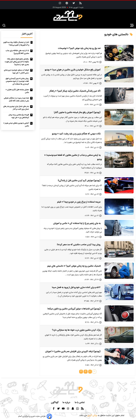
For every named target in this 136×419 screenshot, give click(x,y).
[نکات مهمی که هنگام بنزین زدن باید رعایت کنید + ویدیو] (119, 138)
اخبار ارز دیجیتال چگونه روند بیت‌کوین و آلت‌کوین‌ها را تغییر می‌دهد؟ (16, 44)
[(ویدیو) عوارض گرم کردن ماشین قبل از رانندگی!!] (119, 185)
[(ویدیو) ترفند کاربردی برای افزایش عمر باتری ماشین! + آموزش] (119, 356)
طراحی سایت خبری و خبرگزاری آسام (31, 416)
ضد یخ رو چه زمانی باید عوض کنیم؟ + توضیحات (79, 48)
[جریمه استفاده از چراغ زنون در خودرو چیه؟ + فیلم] (119, 207)
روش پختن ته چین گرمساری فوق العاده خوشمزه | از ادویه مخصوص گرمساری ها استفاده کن (17, 81)
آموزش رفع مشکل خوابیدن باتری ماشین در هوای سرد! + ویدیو (73, 70)
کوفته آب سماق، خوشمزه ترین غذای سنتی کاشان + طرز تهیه (16, 71)
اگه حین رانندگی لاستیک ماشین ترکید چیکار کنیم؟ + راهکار (75, 91)
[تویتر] (74, 4)
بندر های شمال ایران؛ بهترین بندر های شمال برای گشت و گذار (16, 108)
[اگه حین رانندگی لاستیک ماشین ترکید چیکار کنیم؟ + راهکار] (119, 96)
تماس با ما (80, 403)
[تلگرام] (67, 4)
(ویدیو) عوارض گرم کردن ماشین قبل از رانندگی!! (79, 180)
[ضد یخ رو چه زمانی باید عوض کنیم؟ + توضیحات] (119, 53)
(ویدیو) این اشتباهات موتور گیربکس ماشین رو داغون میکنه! (74, 309)
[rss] (80, 4)
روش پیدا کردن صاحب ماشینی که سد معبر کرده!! (79, 245)
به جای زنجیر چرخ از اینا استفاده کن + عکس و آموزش (77, 223)
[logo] (68, 15)
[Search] (4, 26)
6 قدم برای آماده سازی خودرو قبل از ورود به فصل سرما (76, 287)
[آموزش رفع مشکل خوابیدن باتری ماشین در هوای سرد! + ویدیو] (119, 74)
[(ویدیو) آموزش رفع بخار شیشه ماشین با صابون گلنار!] (119, 117)
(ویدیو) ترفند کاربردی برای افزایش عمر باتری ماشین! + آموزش (73, 351)
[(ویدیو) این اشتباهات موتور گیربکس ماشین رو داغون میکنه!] (119, 313)
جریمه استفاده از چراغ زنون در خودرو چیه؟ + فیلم (79, 202)
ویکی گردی (92, 415)
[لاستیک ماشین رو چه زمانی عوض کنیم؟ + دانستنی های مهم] (119, 271)
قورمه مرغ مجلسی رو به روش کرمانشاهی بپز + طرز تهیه (18, 116)
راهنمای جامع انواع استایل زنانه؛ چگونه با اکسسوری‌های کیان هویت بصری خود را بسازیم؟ (17, 62)
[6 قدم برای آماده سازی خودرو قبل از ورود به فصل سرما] (119, 292)
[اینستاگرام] (60, 4)
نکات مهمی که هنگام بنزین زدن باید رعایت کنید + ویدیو (76, 134)
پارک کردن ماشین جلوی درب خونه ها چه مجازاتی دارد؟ (76, 330)
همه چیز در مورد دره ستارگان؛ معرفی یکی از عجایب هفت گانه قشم (16, 99)
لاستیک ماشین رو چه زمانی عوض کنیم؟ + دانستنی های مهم (74, 266)
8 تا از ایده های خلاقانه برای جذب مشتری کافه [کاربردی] (17, 52)
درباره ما (67, 403)
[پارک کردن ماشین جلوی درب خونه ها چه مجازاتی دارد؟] (119, 335)
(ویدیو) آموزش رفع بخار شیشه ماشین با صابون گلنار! (77, 112)
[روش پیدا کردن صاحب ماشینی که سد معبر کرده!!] (119, 249)
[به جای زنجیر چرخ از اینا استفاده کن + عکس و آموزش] (119, 228)
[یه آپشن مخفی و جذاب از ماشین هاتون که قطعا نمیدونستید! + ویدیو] (119, 160)
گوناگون (55, 403)
